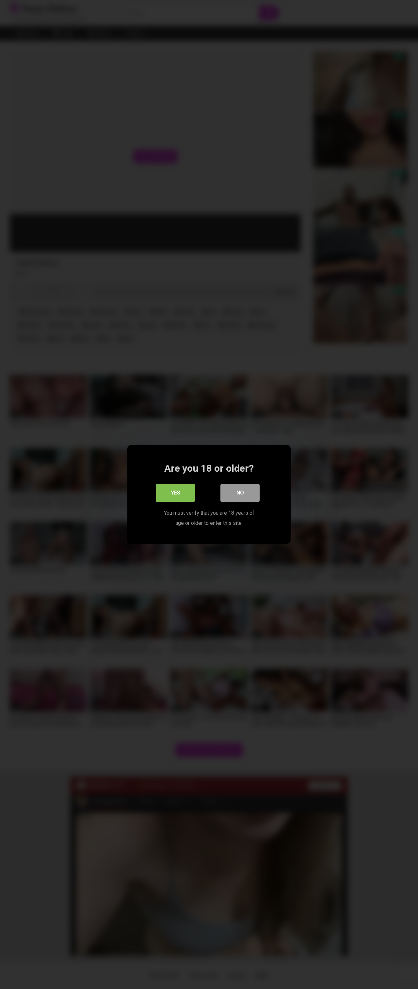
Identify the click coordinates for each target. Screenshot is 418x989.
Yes (175, 493)
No (240, 493)
